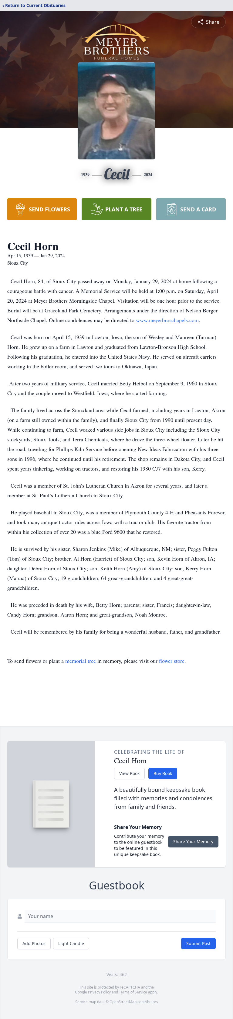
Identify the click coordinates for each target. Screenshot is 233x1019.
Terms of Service (133, 992)
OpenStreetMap (123, 1001)
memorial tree (80, 660)
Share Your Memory (193, 841)
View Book (129, 773)
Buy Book (163, 773)
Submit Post (198, 943)
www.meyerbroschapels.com (167, 320)
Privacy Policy (99, 992)
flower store (171, 660)
